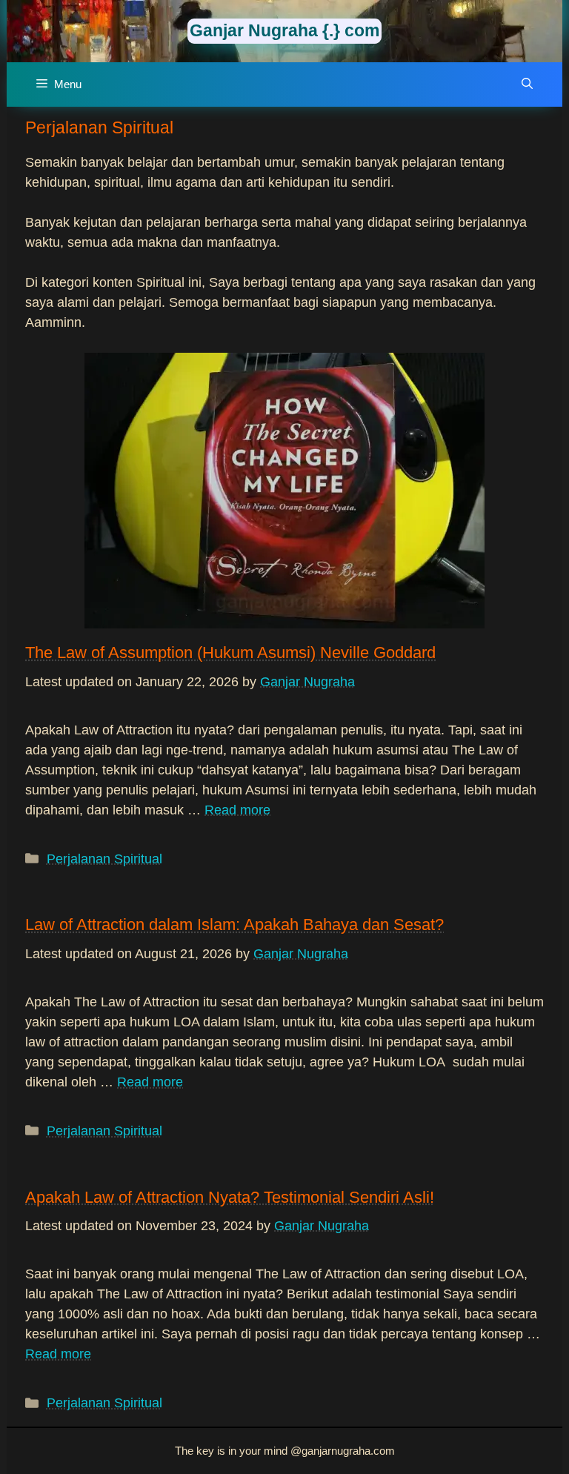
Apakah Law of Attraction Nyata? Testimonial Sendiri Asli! (229, 1197)
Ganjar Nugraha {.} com (284, 30)
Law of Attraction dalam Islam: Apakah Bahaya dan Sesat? (234, 924)
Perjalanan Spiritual (104, 858)
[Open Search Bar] (527, 84)
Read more (237, 810)
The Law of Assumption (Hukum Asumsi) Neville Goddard (230, 652)
